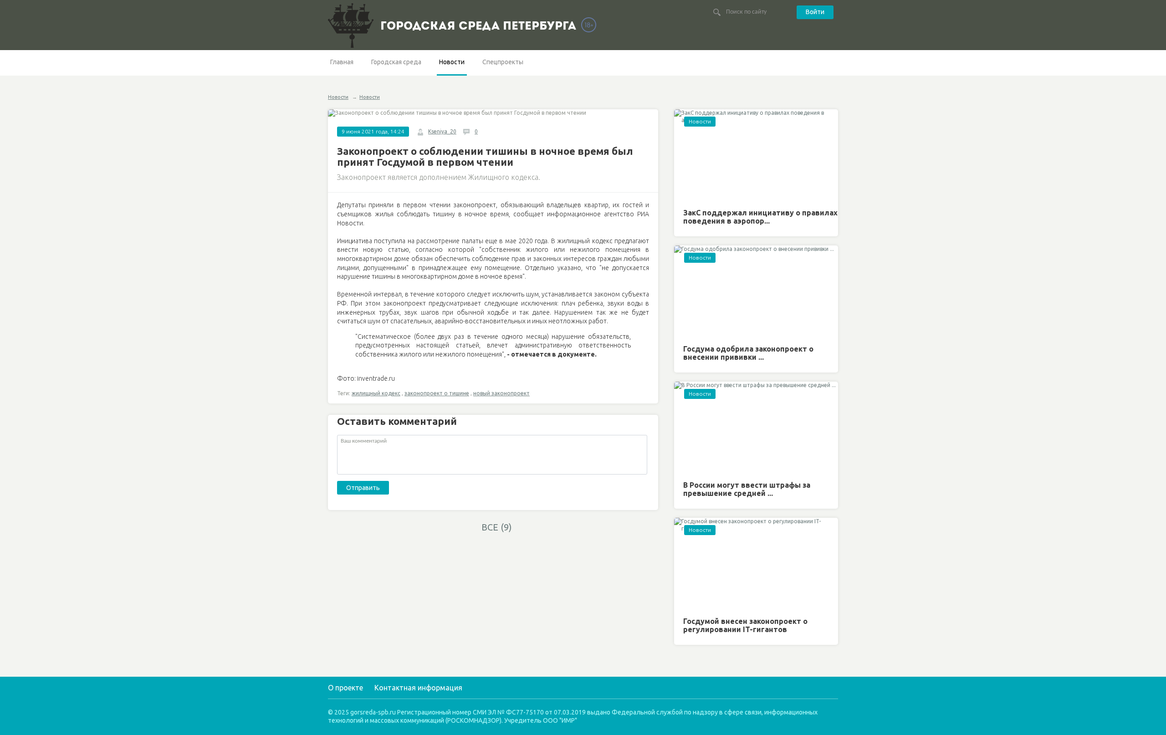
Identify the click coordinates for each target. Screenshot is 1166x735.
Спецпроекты (502, 62)
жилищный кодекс (376, 393)
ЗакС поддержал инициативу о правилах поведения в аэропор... (760, 217)
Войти (815, 11)
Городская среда (396, 62)
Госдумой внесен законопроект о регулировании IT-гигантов (745, 625)
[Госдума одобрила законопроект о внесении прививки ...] (756, 291)
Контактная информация (418, 688)
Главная (341, 62)
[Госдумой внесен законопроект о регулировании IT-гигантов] (756, 564)
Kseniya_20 (442, 131)
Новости (452, 62)
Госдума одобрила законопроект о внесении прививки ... (748, 353)
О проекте (345, 688)
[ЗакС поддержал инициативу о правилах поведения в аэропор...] (756, 155)
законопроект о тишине (436, 393)
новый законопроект (501, 393)
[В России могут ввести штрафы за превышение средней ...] (756, 428)
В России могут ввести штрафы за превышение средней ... (746, 489)
